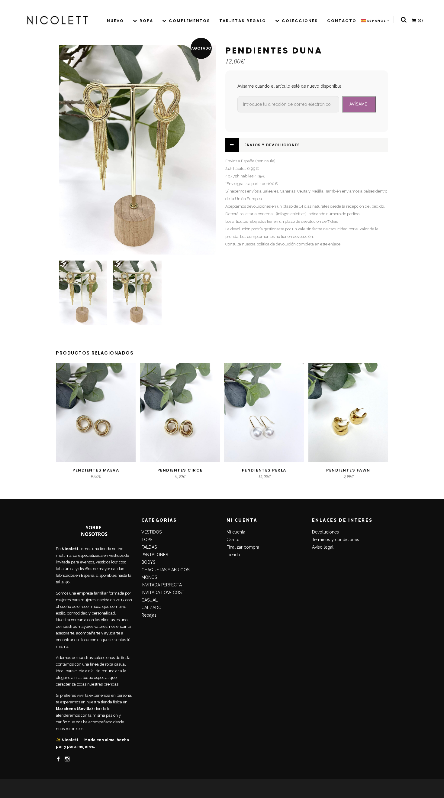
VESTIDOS (151, 532)
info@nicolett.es (291, 214)
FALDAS (149, 547)
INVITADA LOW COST (162, 592)
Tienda (233, 554)
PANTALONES (154, 554)
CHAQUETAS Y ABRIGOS (165, 569)
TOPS (146, 539)
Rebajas (148, 615)
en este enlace (327, 244)
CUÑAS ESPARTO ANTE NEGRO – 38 (49, 792)
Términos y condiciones (335, 539)
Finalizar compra (243, 547)
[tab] (306, 145)
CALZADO (151, 607)
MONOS (149, 577)
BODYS (148, 562)
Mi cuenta (236, 532)
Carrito (233, 539)
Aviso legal (322, 547)
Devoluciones (325, 532)
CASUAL (149, 600)
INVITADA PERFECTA (161, 584)
